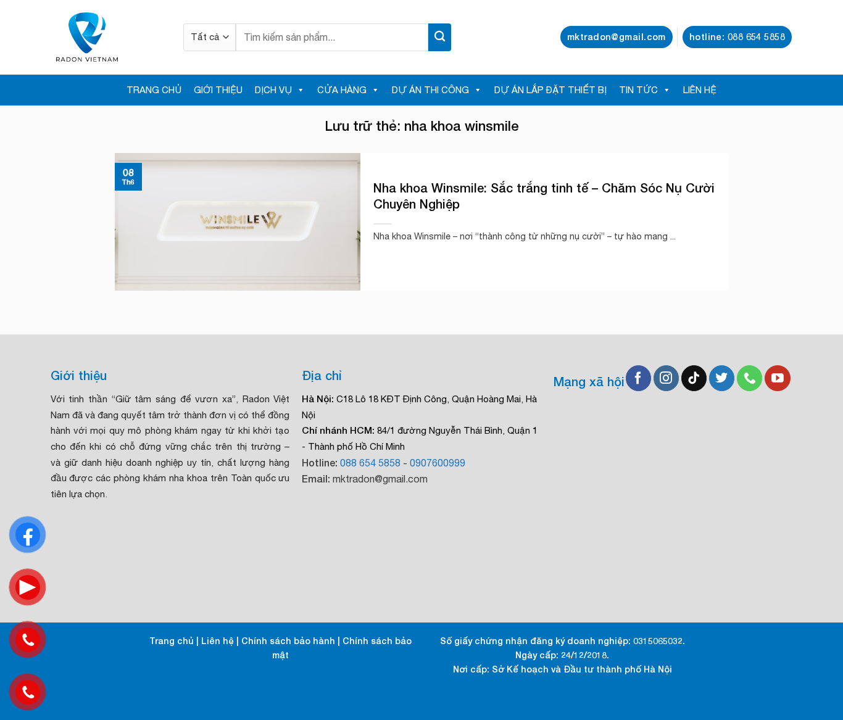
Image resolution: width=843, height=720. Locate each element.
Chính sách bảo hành (288, 640)
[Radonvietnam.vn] (108, 37)
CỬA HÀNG (342, 90)
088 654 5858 (370, 462)
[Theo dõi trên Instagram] (666, 378)
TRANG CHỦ (154, 90)
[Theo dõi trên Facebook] (638, 378)
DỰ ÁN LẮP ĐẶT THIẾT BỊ (550, 90)
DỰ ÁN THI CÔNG (430, 90)
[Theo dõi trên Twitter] (721, 378)
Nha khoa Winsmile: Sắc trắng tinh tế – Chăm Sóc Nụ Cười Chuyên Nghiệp (544, 195)
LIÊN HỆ (699, 90)
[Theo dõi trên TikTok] (694, 378)
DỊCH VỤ (273, 90)
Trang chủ (171, 640)
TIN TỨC (638, 90)
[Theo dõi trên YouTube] (777, 378)
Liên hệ (217, 640)
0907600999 (437, 462)
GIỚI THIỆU (218, 90)
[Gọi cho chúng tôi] (749, 378)
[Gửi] (439, 37)
